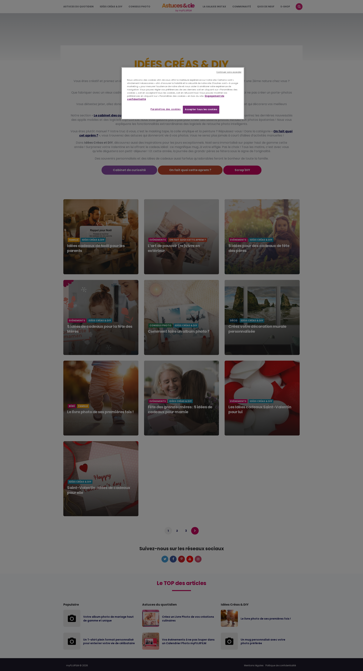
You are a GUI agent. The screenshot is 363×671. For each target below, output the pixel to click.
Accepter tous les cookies (201, 109)
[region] (182, 93)
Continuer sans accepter (228, 72)
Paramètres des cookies (165, 109)
